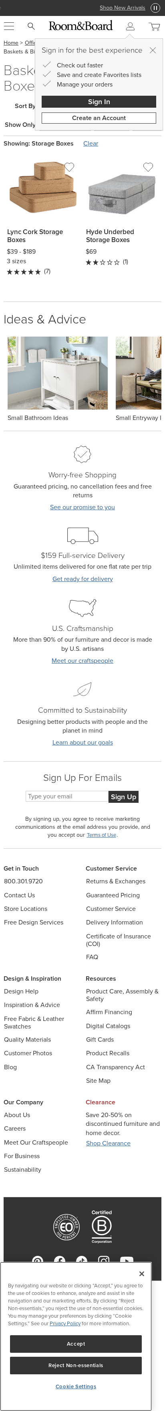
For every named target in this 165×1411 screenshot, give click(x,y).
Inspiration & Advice (32, 1005)
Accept (76, 1344)
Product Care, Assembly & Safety (122, 995)
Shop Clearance (108, 1143)
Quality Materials (27, 1039)
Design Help (21, 991)
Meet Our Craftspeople (36, 1142)
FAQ (92, 957)
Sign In (99, 102)
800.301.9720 (23, 881)
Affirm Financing (109, 1012)
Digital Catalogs (108, 1026)
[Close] (153, 50)
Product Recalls (107, 1053)
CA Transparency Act (115, 1067)
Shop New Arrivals (82, 8)
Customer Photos (28, 1053)
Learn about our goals (82, 742)
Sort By (25, 106)
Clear (90, 143)
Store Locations (25, 909)
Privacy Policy (65, 1323)
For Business (22, 1156)
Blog (10, 1067)
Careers (15, 1128)
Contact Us (19, 895)
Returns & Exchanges (115, 881)
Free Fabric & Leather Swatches (34, 1023)
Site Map (98, 1080)
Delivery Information (114, 922)
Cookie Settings (76, 1386)
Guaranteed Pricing (113, 895)
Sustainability (22, 1169)
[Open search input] (31, 26)
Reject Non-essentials (75, 1365)
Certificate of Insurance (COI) (118, 940)
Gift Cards (100, 1039)
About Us (17, 1115)
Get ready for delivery (82, 579)
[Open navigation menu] (9, 26)
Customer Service (111, 909)
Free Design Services (33, 922)
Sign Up (123, 797)
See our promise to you (82, 507)
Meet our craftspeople (82, 660)
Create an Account (99, 117)
